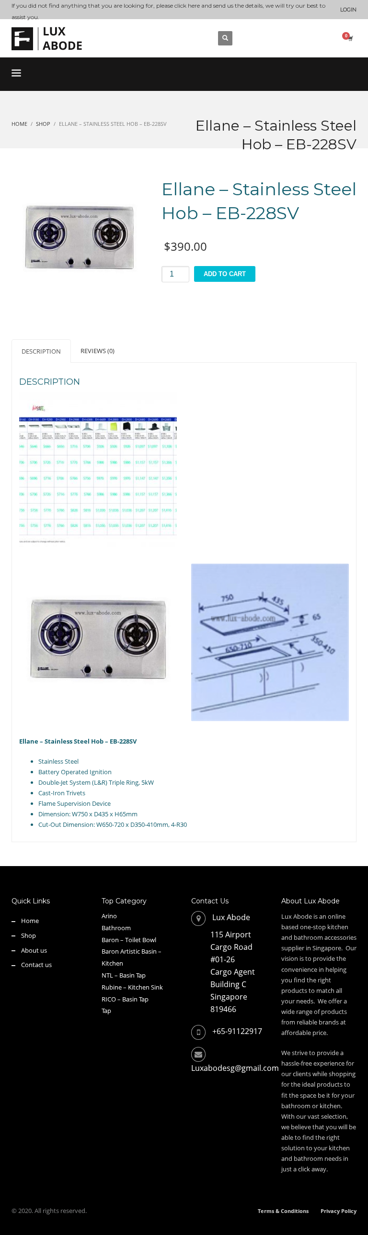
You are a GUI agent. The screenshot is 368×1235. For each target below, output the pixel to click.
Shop (28, 935)
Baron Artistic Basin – (131, 951)
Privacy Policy (338, 1210)
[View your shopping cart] (349, 38)
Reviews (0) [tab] (97, 350)
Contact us (36, 964)
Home (30, 920)
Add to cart (225, 274)
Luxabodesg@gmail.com (235, 1068)
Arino (109, 916)
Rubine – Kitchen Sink (132, 987)
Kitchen (112, 963)
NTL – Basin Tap (124, 975)
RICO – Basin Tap (125, 999)
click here (187, 5)
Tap (106, 1010)
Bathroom (116, 927)
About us (34, 950)
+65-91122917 (237, 1031)
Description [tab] (41, 351)
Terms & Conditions (283, 1210)
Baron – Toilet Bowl (129, 939)
